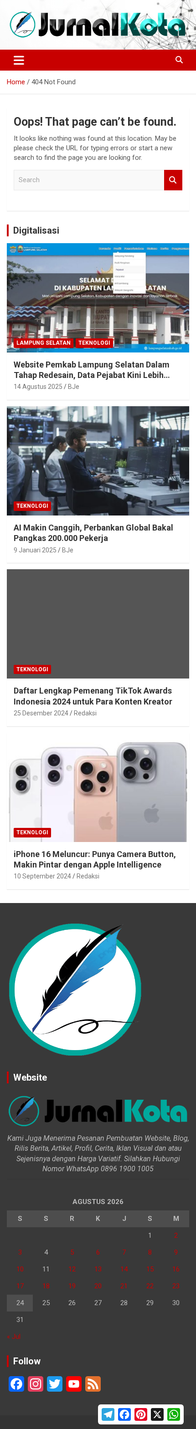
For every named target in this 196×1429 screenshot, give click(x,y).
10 (20, 1269)
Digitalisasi (36, 230)
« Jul (14, 1336)
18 (46, 1286)
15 (150, 1269)
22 (150, 1286)
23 (176, 1286)
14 (124, 1269)
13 (98, 1269)
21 (124, 1286)
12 (72, 1269)
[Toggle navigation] (19, 60)
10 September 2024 (42, 876)
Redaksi (85, 713)
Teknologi (94, 343)
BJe (73, 386)
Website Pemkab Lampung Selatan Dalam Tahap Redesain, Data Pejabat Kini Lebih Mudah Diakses (92, 375)
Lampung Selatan (43, 343)
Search (173, 180)
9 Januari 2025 (35, 550)
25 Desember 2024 (41, 713)
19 (72, 1286)
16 (176, 1269)
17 (20, 1286)
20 (98, 1286)
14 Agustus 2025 (38, 386)
